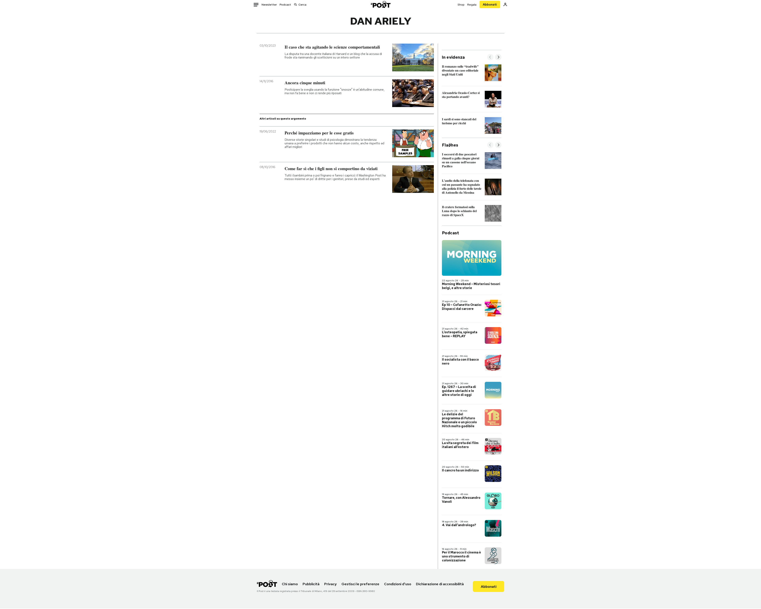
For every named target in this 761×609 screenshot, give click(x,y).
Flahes (450, 145)
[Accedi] (505, 4)
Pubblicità (311, 584)
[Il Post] (380, 4)
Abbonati (490, 4)
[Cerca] (295, 4)
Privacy (330, 584)
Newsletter (269, 4)
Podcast (285, 4)
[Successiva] (498, 57)
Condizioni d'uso (397, 584)
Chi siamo (290, 584)
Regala (471, 4)
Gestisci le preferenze (360, 584)
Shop (461, 4)
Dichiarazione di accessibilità (440, 584)
